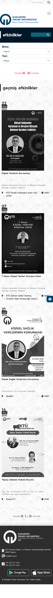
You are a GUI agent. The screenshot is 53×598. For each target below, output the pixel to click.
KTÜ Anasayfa (37, 2)
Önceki (18, 72)
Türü (4, 56)
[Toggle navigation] (49, 13)
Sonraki (35, 72)
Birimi (5, 46)
